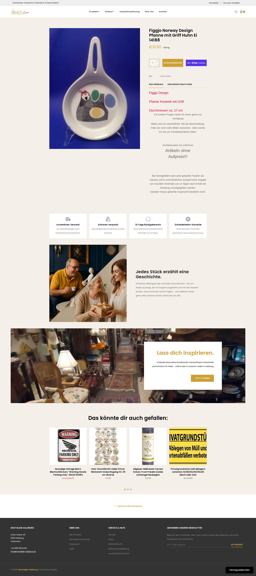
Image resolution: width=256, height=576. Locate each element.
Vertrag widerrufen (239, 570)
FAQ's (110, 539)
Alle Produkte (75, 534)
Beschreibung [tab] (156, 84)
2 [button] (128, 489)
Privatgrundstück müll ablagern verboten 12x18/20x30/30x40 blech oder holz (188, 471)
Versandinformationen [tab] (179, 84)
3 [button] (131, 489)
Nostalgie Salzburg (28, 569)
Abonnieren (237, 544)
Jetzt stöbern (202, 378)
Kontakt (112, 534)
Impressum (74, 544)
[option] (68, 459)
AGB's (71, 548)
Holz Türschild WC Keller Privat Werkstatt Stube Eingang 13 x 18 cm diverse (108, 471)
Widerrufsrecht (115, 544)
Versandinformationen (118, 553)
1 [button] (125, 489)
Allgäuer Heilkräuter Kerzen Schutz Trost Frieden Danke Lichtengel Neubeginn (148, 471)
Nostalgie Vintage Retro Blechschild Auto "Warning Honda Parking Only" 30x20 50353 (68, 471)
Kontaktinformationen (79, 539)
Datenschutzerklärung (118, 548)
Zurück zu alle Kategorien (129, 506)
